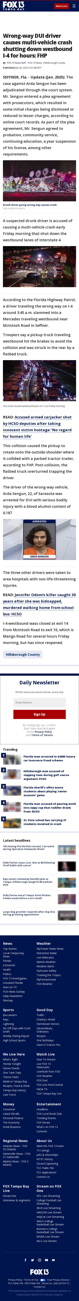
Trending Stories (46, 1118)
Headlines (42, 1109)
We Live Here (14, 1054)
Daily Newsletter (13, 996)
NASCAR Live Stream (49, 1212)
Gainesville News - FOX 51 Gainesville (16, 1155)
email (53, 1260)
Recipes (41, 1036)
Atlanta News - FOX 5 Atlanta (15, 1163)
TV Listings (43, 1150)
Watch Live (61, 6)
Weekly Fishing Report (16, 1036)
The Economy (11, 1122)
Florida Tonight (12, 1064)
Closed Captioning (47, 1163)
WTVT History (45, 1159)
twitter (32, 1260)
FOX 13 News (35, 62)
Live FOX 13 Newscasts (44, 1065)
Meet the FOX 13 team (50, 1146)
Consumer (9, 965)
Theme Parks (11, 1077)
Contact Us (43, 1177)
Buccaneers (10, 1015)
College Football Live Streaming (49, 1201)
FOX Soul (42, 1080)
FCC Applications (46, 1172)
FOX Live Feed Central (50, 1084)
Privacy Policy (43, 731)
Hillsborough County (54, 62)
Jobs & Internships (47, 1155)
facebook (25, 1260)
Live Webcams (45, 957)
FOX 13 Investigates (15, 978)
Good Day (45, 1010)
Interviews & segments (16, 1200)
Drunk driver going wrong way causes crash (30, 204)
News (7, 943)
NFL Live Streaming (48, 1196)
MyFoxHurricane (46, 979)
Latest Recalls (11, 1113)
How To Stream (46, 1059)
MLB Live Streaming (49, 1208)
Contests (42, 1131)
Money (8, 1104)
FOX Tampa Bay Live (49, 1093)
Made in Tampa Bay (15, 1081)
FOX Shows (43, 1122)
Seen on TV (10, 987)
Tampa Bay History (14, 1090)
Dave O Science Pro (48, 1044)
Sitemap (8, 1000)
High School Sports (14, 1040)
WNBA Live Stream (48, 1236)
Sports (8, 1010)
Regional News (15, 1141)
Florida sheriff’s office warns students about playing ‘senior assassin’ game (45, 791)
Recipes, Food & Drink (16, 1086)
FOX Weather (44, 984)
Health (7, 969)
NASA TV (42, 1089)
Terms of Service (42, 735)
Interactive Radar (47, 953)
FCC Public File (45, 1168)
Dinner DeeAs (11, 1068)
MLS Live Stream (47, 1241)
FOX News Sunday (14, 991)
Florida (7, 961)
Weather (44, 943)
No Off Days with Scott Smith (16, 1029)
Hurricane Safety (46, 970)
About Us (44, 1141)
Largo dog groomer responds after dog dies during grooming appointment (29, 913)
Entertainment (49, 1104)
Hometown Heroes (48, 1024)
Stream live (9, 1196)
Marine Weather (46, 962)
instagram (39, 1260)
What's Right (10, 1059)
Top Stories (10, 948)
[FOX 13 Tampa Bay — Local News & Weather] (13, 5)
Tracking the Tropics (49, 975)
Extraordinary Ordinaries (44, 1029)
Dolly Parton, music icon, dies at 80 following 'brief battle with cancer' (29, 864)
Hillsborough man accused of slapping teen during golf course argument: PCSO (46, 775)
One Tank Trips (12, 1072)
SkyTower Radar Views (50, 948)
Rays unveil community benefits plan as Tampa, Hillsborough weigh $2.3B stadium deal (27, 881)
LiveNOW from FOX (48, 1071)
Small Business (12, 1127)
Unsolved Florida (13, 983)
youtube (46, 1260)
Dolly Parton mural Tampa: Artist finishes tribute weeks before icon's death (27, 897)
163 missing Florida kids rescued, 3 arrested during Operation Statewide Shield (28, 848)
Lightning (8, 1024)
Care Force (9, 1094)
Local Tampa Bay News (13, 954)
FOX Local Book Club (49, 1113)
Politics (7, 974)
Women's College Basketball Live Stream (50, 1230)
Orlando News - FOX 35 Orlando (15, 1147)
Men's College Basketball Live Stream (50, 1222)
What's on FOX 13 (47, 1127)
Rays (6, 1019)
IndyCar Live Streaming (50, 1216)
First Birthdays (45, 1040)
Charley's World (46, 1019)
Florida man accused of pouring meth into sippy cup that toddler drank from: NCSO (50, 807)
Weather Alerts (45, 966)
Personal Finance (13, 1118)
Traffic (40, 1015)
